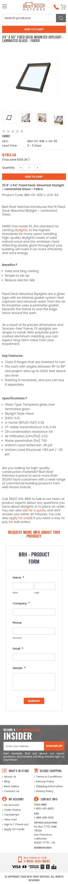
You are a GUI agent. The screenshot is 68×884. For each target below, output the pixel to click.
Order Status (12, 810)
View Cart (10, 819)
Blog (7, 781)
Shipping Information (49, 786)
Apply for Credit (14, 829)
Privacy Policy (44, 791)
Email (18, 649)
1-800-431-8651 (44, 808)
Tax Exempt (11, 814)
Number (17, 637)
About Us (10, 776)
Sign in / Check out (16, 824)
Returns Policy (45, 781)
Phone (17, 623)
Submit (34, 701)
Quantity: (8, 168)
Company (21, 603)
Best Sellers (11, 786)
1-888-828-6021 (44, 817)
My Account (11, 805)
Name (18, 578)
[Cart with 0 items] (63, 7)
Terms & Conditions (49, 776)
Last (36, 592)
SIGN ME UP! (54, 746)
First (15, 592)
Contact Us (11, 791)
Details (19, 668)
